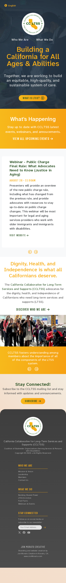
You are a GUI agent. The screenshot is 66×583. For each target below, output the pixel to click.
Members (22, 477)
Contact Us (23, 480)
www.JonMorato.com (33, 556)
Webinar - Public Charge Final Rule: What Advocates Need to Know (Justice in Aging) (32, 168)
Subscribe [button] (31, 401)
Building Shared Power (28, 495)
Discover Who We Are (31, 309)
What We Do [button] (44, 40)
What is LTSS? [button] (31, 98)
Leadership (23, 474)
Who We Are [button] (20, 40)
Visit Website (18, 235)
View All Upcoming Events (31, 138)
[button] (19, 5)
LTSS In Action (24, 498)
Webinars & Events (26, 504)
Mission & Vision (25, 471)
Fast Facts (23, 501)
